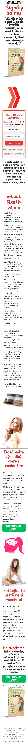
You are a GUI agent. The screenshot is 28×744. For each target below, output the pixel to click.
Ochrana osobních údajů (18, 741)
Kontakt (5, 741)
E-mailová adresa (7, 133)
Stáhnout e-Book (14, 143)
